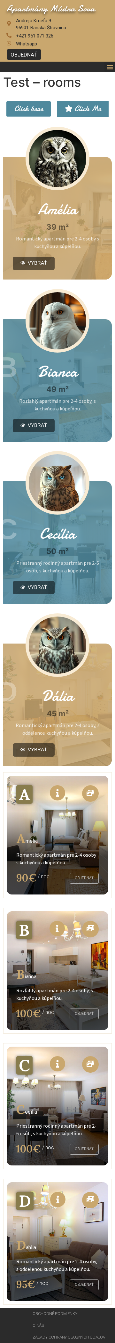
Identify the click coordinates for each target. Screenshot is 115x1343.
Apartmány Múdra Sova (50, 8)
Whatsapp (26, 44)
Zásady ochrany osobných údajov (69, 1337)
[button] (109, 67)
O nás (38, 1325)
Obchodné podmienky (55, 1313)
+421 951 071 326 (34, 36)
